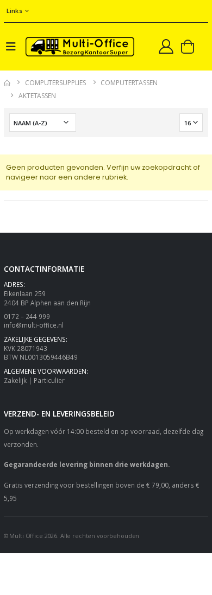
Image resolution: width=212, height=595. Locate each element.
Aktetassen (37, 95)
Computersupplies (55, 82)
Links (14, 11)
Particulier (49, 380)
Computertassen (129, 82)
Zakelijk (15, 380)
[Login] (166, 46)
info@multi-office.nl (34, 325)
